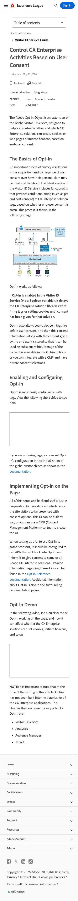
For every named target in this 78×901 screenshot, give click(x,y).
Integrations (40, 92)
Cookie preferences (52, 877)
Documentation (20, 33)
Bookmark (19, 83)
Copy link (37, 83)
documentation (20, 471)
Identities (25, 92)
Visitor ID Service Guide (31, 40)
